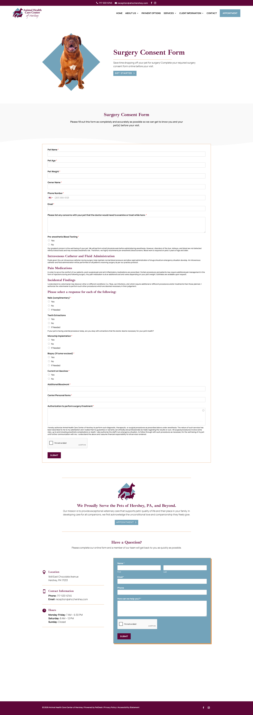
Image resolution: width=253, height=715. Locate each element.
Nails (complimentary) (59, 297)
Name (121, 563)
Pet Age (52, 160)
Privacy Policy (110, 707)
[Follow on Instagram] (209, 708)
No (52, 244)
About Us (130, 13)
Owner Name (55, 182)
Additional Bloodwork (59, 384)
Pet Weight (54, 171)
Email (51, 204)
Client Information (190, 13)
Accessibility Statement (128, 707)
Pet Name (53, 149)
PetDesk (99, 707)
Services (169, 13)
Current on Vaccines (58, 371)
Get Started (123, 73)
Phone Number (56, 193)
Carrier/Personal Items (60, 395)
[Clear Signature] (203, 410)
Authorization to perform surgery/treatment (71, 406)
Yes (52, 240)
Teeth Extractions (57, 315)
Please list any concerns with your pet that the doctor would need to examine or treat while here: (97, 215)
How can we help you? (129, 598)
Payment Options (151, 13)
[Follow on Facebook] (203, 708)
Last (165, 572)
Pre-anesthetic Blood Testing (63, 236)
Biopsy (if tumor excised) (61, 353)
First (119, 572)
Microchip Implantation (60, 336)
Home (119, 13)
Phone (120, 587)
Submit (54, 455)
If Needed (55, 309)
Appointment (230, 13)
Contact (212, 13)
